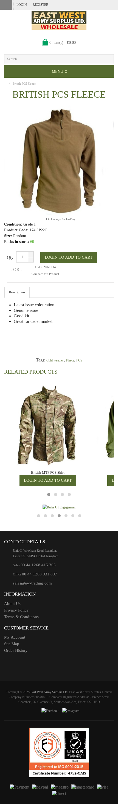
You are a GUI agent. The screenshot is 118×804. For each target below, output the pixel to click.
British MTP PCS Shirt (47, 472)
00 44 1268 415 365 (38, 565)
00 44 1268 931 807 (39, 574)
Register (40, 5)
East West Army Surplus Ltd (49, 692)
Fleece (70, 360)
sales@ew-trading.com (32, 583)
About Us (12, 603)
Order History (16, 650)
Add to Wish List (45, 267)
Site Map (11, 644)
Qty (10, 257)
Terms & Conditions (21, 617)
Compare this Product (45, 273)
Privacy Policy (16, 610)
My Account (14, 637)
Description (17, 292)
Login (21, 5)
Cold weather (55, 360)
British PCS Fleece (24, 83)
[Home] (5, 83)
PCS (79, 360)
